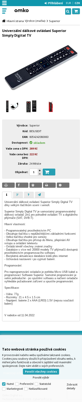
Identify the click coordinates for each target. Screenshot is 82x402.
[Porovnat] (8, 185)
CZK (77, 3)
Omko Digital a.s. (21, 10)
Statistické (45, 384)
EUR (68, 3)
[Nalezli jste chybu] (63, 185)
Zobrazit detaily (72, 386)
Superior (54, 21)
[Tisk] (49, 185)
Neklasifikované (38, 389)
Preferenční (26, 384)
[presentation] (7, 195)
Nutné (10, 384)
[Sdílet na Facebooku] (22, 185)
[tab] (7, 195)
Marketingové (15, 389)
